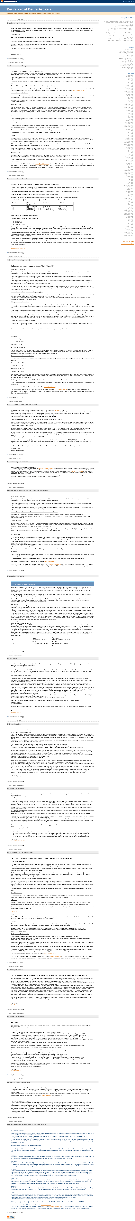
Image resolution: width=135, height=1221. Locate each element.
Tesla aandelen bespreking (125, 25)
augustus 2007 (129, 120)
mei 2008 (130, 134)
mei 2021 (130, 204)
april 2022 (130, 220)
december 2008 (128, 144)
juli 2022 (131, 225)
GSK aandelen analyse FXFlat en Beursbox (120, 38)
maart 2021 (130, 201)
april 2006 (130, 97)
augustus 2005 (129, 85)
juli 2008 (131, 137)
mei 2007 (130, 116)
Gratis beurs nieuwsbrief (126, 52)
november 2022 (128, 230)
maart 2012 (130, 186)
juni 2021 (130, 206)
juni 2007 (130, 117)
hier (37, 476)
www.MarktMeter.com (79, 90)
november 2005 (128, 90)
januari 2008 (129, 128)
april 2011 (130, 178)
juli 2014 (131, 197)
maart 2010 (130, 164)
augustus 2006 (129, 103)
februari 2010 (129, 163)
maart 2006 (130, 95)
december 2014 (128, 200)
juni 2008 (130, 135)
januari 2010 (129, 161)
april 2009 (130, 150)
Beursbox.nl (14, 1004)
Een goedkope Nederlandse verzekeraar (121, 28)
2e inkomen (130, 55)
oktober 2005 (129, 88)
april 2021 (130, 203)
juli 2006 (131, 101)
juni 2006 (130, 100)
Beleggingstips (129, 60)
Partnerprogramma (127, 67)
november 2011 (128, 185)
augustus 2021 (129, 208)
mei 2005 (130, 81)
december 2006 (128, 109)
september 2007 (128, 122)
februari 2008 (129, 129)
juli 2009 (131, 154)
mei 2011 (130, 179)
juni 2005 (130, 82)
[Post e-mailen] (23, 58)
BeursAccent (129, 54)
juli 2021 (131, 207)
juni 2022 (130, 223)
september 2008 (128, 139)
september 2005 (128, 87)
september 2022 (128, 228)
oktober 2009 (129, 157)
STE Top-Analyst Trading (77, 471)
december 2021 (128, 214)
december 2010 (128, 173)
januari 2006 (129, 92)
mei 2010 (130, 167)
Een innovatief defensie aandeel (124, 27)
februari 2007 (129, 112)
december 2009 (128, 160)
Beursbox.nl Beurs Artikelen (30, 9)
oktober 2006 (129, 106)
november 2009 (128, 159)
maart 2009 (130, 148)
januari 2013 (129, 189)
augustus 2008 (129, 138)
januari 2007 (129, 110)
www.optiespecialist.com (18, 248)
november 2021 (128, 213)
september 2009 (128, 156)
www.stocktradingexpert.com (45, 468)
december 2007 (128, 126)
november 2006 (128, 107)
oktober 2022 (129, 229)
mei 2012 (130, 188)
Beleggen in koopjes (127, 61)
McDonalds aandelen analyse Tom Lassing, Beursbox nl (121, 36)
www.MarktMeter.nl (49, 387)
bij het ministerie (46, 1095)
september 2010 (128, 170)
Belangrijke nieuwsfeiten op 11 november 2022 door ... (119, 30)
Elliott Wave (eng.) (128, 64)
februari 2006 (129, 94)
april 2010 (130, 166)
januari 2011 (129, 175)
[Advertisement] (126, 276)
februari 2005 (129, 76)
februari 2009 (129, 147)
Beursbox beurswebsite (126, 51)
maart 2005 (130, 78)
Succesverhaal (129, 49)
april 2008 (130, 132)
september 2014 (128, 198)
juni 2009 (130, 153)
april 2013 (130, 192)
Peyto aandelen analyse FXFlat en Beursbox (120, 40)
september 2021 (128, 210)
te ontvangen (130, 246)
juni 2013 (130, 194)
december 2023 (128, 235)
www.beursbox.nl (29, 584)
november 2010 (128, 172)
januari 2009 (129, 145)
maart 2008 (130, 131)
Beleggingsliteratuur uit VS (125, 58)
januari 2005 (129, 75)
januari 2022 (129, 216)
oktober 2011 (129, 183)
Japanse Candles (128, 57)
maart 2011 (130, 176)
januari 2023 (129, 233)
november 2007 (128, 125)
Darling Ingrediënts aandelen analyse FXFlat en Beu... (120, 33)
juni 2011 (130, 181)
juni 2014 (130, 195)
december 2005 (128, 91)
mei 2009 (130, 151)
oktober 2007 (129, 123)
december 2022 (128, 232)
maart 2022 (130, 219)
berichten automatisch (127, 244)
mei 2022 (130, 222)
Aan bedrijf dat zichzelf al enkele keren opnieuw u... (118, 21)
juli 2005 (131, 84)
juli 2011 (131, 182)
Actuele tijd (14, 911)
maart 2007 (130, 113)
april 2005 (130, 79)
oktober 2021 (129, 211)
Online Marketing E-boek (126, 65)
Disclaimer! (130, 68)
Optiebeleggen (129, 63)
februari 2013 (129, 191)
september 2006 (128, 104)
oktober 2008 (129, 141)
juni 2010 (130, 169)
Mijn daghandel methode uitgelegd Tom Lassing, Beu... (120, 23)
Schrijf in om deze (128, 241)
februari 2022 (129, 217)
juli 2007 (131, 119)
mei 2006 (130, 98)
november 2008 (128, 142)
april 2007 (130, 114)
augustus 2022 (129, 226)
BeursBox (57, 410)
